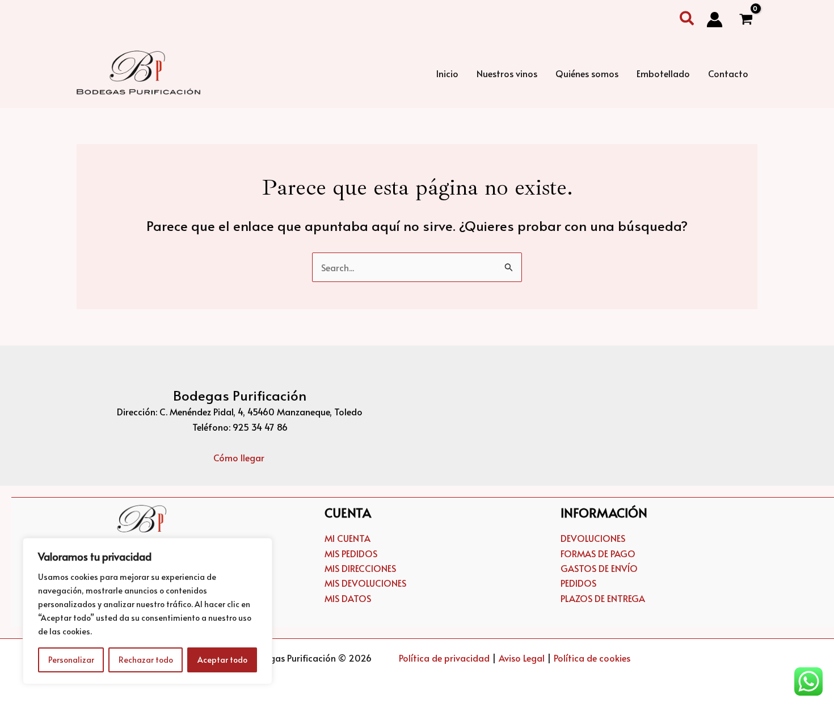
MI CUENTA (347, 538)
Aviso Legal (522, 657)
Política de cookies (592, 657)
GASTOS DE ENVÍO (599, 568)
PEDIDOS (578, 582)
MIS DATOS (348, 598)
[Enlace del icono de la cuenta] (714, 19)
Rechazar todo (146, 659)
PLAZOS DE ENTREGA (603, 598)
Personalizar (71, 659)
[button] (687, 20)
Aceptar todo (222, 659)
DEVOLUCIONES (593, 538)
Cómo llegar (240, 457)
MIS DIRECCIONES (360, 568)
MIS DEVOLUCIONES (365, 582)
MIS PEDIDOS (351, 553)
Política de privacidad (444, 657)
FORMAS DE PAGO (598, 553)
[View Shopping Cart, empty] (745, 20)
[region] (147, 611)
